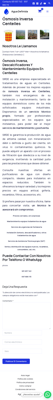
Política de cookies (25, 379)
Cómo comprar (25, 386)
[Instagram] (37, 3)
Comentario (7, 301)
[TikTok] (41, 3)
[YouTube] (45, 3)
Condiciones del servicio (25, 389)
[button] (47, 394)
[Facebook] (34, 3)
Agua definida (19, 11)
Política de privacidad (25, 382)
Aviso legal (25, 375)
